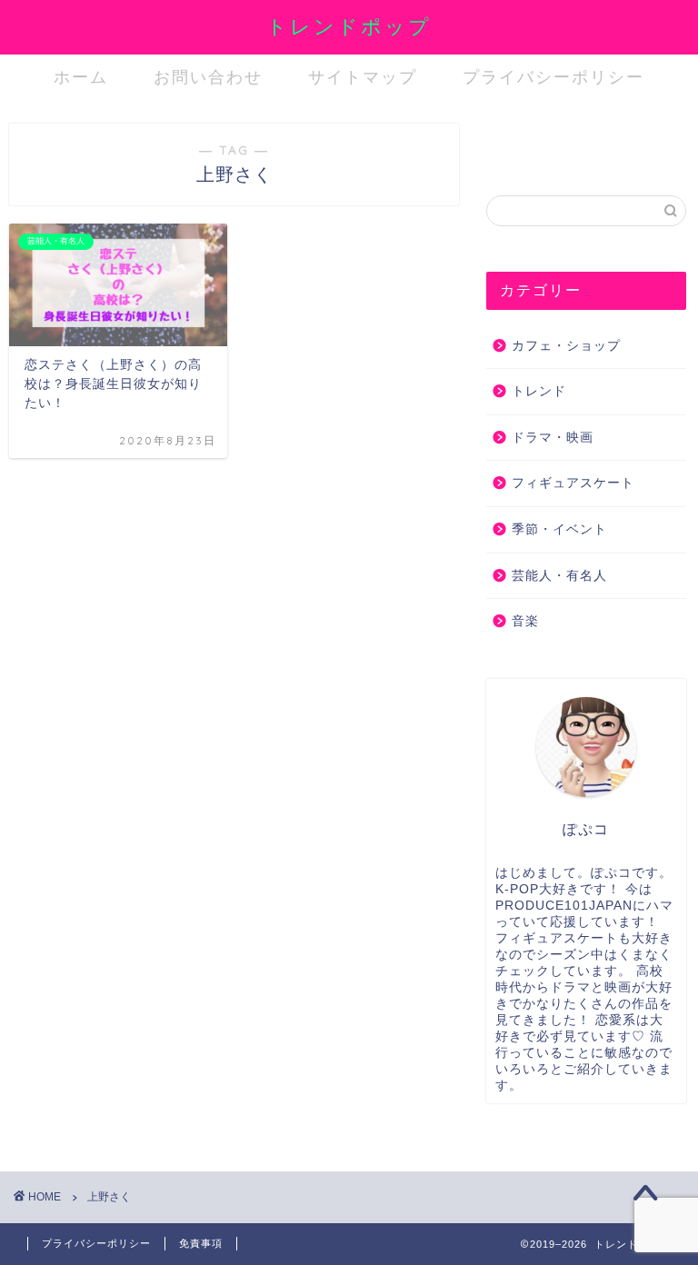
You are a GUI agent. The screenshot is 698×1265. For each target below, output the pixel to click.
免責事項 (201, 1243)
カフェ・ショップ (566, 346)
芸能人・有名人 (559, 576)
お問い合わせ (208, 76)
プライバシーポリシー (553, 76)
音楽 (525, 621)
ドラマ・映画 (552, 437)
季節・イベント (559, 529)
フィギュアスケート (573, 483)
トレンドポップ (349, 26)
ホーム (81, 76)
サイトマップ (362, 76)
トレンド (539, 391)
